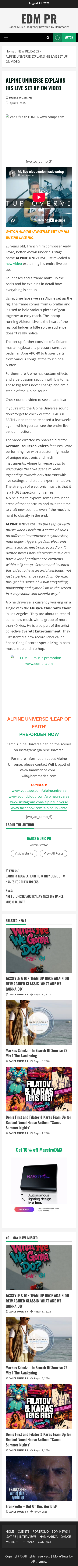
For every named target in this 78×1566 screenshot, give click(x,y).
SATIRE (11, 1537)
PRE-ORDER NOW (39, 734)
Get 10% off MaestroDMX (39, 1149)
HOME (10, 1531)
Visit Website (24, 853)
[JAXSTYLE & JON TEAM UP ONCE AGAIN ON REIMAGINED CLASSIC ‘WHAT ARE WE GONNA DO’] (39, 950)
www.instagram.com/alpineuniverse (39, 802)
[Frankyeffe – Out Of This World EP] (39, 1478)
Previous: (37, 876)
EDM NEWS (60, 1531)
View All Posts (53, 853)
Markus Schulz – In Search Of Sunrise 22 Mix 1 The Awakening (36, 1052)
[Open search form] (48, 37)
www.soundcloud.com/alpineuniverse (39, 796)
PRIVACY (29, 1542)
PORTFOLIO (41, 1531)
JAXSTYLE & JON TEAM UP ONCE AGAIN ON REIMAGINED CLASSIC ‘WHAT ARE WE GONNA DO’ (37, 983)
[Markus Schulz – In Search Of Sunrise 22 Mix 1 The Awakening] (39, 1022)
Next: (34, 896)
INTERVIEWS (28, 1537)
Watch (69, 37)
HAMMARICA (49, 1537)
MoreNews (61, 1556)
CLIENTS (23, 1531)
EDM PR (39, 18)
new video (14, 263)
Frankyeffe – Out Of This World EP (31, 1506)
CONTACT (44, 1542)
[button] (6, 37)
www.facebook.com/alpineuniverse (39, 808)
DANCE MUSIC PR (20, 97)
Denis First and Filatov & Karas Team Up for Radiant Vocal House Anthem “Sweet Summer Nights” (38, 1122)
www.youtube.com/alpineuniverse (39, 790)
